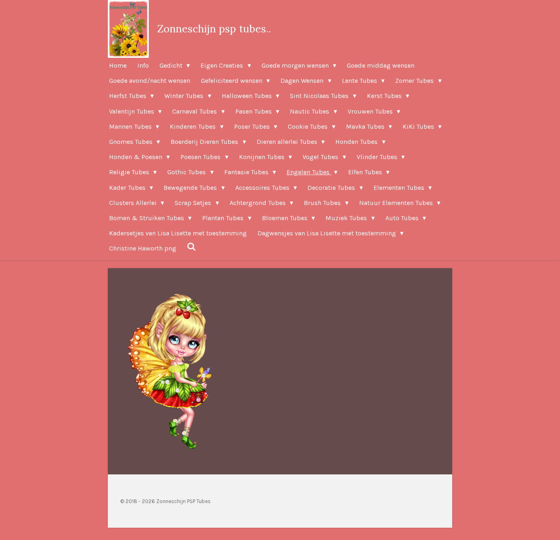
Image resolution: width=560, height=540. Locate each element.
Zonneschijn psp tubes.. (214, 28)
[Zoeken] (191, 247)
